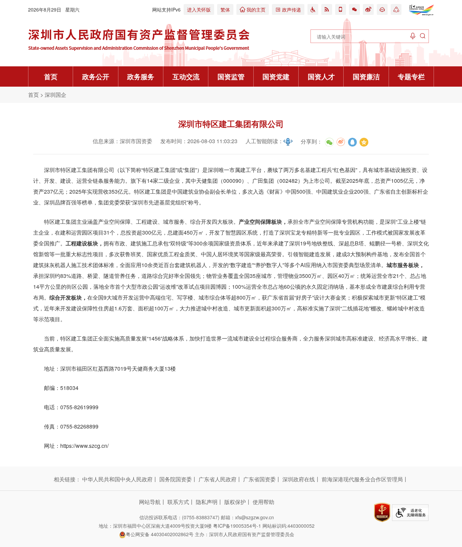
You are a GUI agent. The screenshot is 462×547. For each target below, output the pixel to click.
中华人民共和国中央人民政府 (117, 479)
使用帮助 (263, 502)
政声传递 (288, 9)
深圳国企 (55, 95)
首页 (50, 76)
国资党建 (276, 76)
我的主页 (252, 9)
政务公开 (95, 76)
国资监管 (231, 76)
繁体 (225, 9)
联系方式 (178, 502)
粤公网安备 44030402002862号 (159, 534)
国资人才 (321, 76)
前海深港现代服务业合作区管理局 (362, 479)
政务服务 (140, 76)
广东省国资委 (259, 479)
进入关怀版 (199, 9)
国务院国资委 (175, 479)
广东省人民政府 (217, 479)
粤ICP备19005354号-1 (237, 525)
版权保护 (235, 502)
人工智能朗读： (264, 141)
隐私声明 (206, 502)
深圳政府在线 (298, 479)
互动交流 (186, 76)
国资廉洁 (366, 76)
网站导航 (150, 502)
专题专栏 (411, 76)
